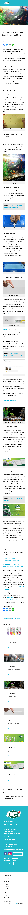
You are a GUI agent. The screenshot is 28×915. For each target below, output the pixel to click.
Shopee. (7, 589)
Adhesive (7, 886)
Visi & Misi (7, 880)
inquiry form (10, 597)
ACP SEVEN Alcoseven (17, 903)
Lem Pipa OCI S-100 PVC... (14, 777)
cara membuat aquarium (12, 616)
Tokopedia (22, 587)
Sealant (7, 884)
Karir (6, 895)
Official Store (8, 901)
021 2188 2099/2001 (12, 600)
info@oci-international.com (13, 833)
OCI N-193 (8, 313)
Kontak (7, 899)
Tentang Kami (8, 878)
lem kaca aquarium (16, 618)
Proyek (7, 890)
